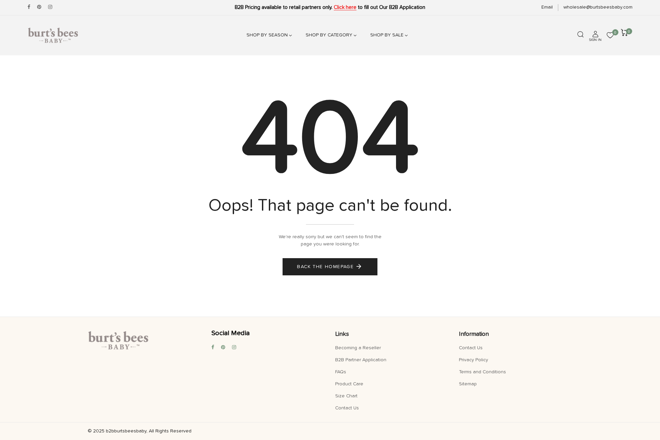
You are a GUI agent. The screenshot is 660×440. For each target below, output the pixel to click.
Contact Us (347, 408)
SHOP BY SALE (387, 35)
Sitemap (468, 384)
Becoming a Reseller (358, 347)
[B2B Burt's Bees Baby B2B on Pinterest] (39, 7)
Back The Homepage (325, 266)
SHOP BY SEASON (267, 35)
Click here (345, 7)
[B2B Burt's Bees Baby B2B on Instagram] (50, 7)
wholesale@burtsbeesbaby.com (597, 7)
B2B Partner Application (360, 360)
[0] (610, 36)
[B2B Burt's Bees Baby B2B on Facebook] (29, 7)
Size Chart (346, 396)
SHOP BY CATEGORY (329, 35)
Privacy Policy (473, 360)
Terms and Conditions (482, 372)
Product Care (349, 384)
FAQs (340, 372)
